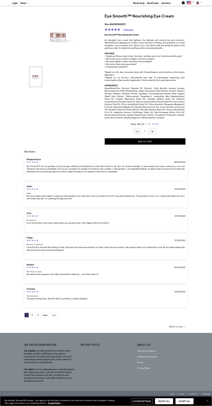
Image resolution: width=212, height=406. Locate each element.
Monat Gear (153, 3)
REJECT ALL (164, 401)
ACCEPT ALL (184, 401)
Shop (181, 394)
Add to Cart (145, 141)
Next (45, 315)
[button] (183, 2)
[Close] (207, 400)
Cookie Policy (54, 403)
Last (54, 315)
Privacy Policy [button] (143, 368)
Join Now (165, 3)
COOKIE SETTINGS (142, 401)
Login (15, 3)
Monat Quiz (139, 3)
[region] (106, 401)
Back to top (176, 326)
